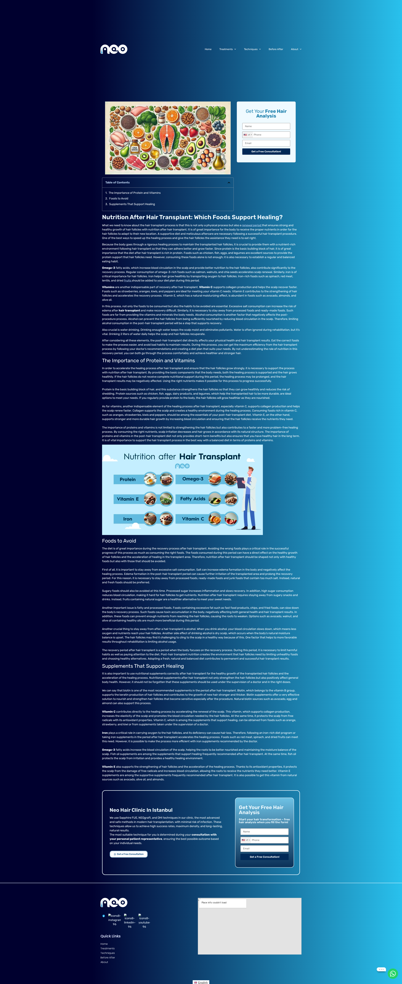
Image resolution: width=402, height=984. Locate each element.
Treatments (226, 49)
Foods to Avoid (118, 198)
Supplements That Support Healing (132, 204)
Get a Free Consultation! (266, 151)
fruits (128, 280)
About (294, 49)
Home (208, 49)
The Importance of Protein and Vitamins (135, 193)
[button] (229, 182)
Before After (276, 49)
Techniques (251, 49)
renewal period (252, 225)
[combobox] (247, 135)
